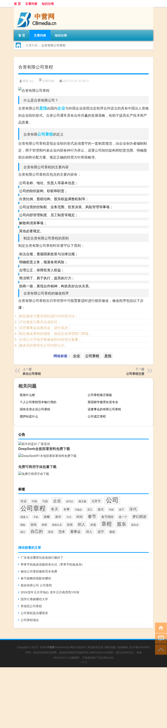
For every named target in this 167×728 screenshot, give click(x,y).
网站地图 (110, 647)
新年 (58, 516)
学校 (111, 509)
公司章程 (45, 134)
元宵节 (96, 501)
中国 (34, 501)
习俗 (45, 501)
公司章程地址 (30, 620)
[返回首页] (160, 627)
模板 (22, 524)
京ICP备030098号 (139, 647)
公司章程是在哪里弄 (34, 613)
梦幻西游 (139, 516)
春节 (92, 516)
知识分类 (48, 3)
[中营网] (37, 8)
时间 (80, 516)
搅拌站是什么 (29, 416)
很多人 (24, 517)
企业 (61, 108)
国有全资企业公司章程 (35, 409)
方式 (69, 517)
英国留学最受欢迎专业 (103, 402)
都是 (112, 532)
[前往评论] (160, 638)
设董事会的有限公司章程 (104, 409)
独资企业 (57, 524)
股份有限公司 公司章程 (36, 585)
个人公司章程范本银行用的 (38, 402)
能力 (22, 531)
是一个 (123, 517)
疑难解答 (123, 647)
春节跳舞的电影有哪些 (36, 578)
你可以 (69, 501)
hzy (32, 81)
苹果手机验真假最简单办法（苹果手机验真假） (53, 564)
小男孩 (83, 662)
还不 (101, 531)
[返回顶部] (160, 649)
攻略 (46, 516)
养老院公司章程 (31, 606)
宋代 (133, 509)
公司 (112, 499)
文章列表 (31, 3)
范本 (61, 531)
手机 (35, 517)
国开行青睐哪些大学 (34, 599)
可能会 (78, 509)
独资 (44, 524)
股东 (121, 523)
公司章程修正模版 (100, 395)
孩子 (121, 509)
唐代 (101, 509)
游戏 (33, 524)
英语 (50, 531)
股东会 (135, 524)
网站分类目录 (78, 647)
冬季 (66, 509)
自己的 (36, 531)
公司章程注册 (135, 373)
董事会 (75, 531)
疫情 (70, 524)
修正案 (82, 501)
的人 (81, 524)
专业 (23, 501)
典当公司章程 (32, 373)
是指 (43, 108)
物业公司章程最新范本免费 (39, 571)
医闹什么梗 (27, 395)
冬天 (54, 509)
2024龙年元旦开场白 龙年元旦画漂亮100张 (50, 592)
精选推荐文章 (95, 647)
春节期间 (107, 516)
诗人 (89, 531)
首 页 (17, 3)
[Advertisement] (83, 697)
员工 (89, 509)
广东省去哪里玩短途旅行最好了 (42, 557)
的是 (93, 524)
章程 (106, 523)
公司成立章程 (97, 416)
